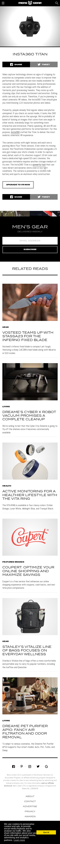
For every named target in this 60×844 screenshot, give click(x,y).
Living (6, 407)
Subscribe (30, 249)
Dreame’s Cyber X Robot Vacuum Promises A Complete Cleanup (29, 416)
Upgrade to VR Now (18, 184)
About (30, 796)
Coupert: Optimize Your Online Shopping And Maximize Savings (28, 571)
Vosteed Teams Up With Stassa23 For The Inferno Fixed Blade (27, 336)
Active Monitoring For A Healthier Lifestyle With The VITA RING (29, 495)
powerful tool (39, 164)
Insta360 (15, 132)
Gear (5, 327)
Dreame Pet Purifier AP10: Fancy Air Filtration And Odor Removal (25, 732)
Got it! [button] (46, 832)
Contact (30, 801)
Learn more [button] (19, 840)
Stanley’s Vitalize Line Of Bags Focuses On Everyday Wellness (26, 650)
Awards (30, 816)
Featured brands (13, 562)
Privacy (30, 811)
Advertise (30, 806)
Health (6, 486)
